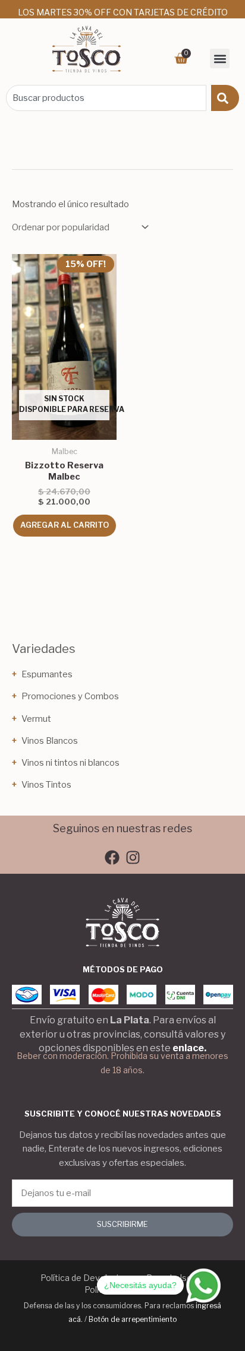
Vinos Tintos (46, 784)
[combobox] (106, 98)
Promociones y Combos (70, 696)
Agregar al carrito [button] (64, 525)
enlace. (189, 1048)
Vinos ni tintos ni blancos (70, 762)
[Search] (225, 98)
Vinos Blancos (49, 740)
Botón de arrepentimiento (133, 1319)
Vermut (36, 718)
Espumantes (47, 674)
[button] (220, 58)
